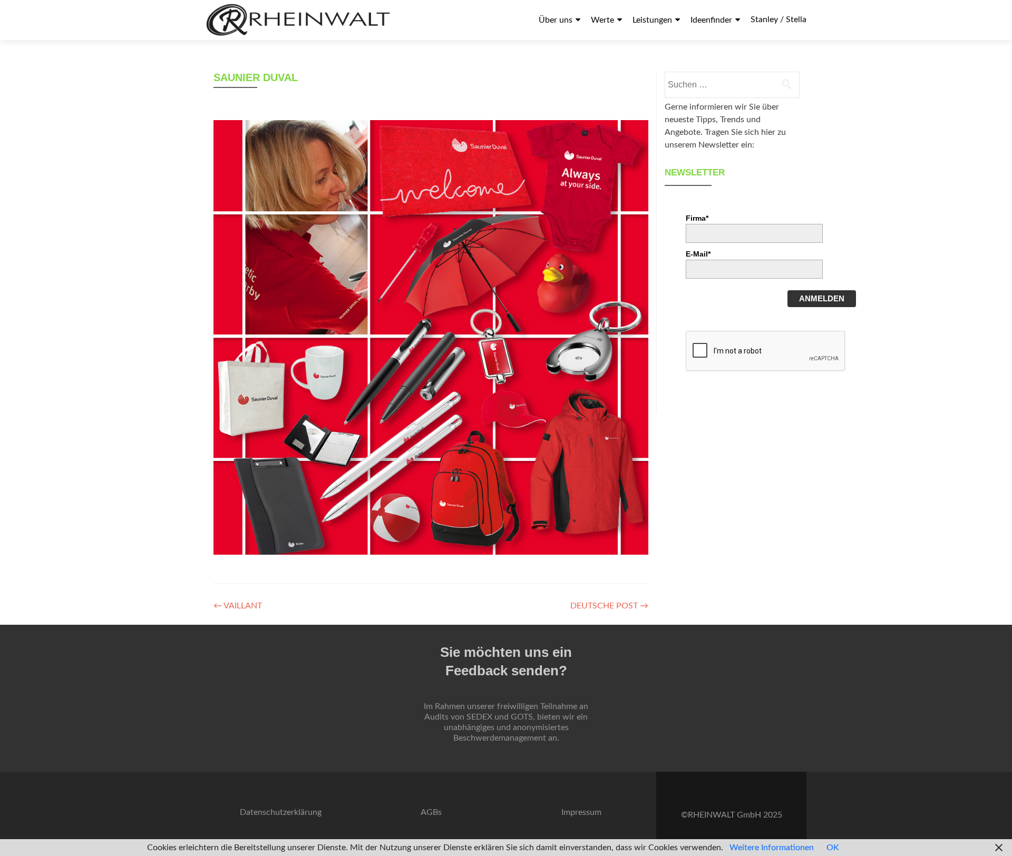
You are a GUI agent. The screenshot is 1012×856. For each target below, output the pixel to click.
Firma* (697, 218)
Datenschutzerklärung (281, 812)
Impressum (581, 812)
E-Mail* (698, 254)
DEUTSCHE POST (609, 606)
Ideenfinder (711, 20)
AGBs (431, 812)
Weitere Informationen (771, 847)
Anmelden (821, 298)
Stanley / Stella (778, 19)
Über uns (555, 20)
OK (832, 847)
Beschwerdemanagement (499, 738)
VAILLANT (237, 606)
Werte (602, 20)
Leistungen (652, 20)
